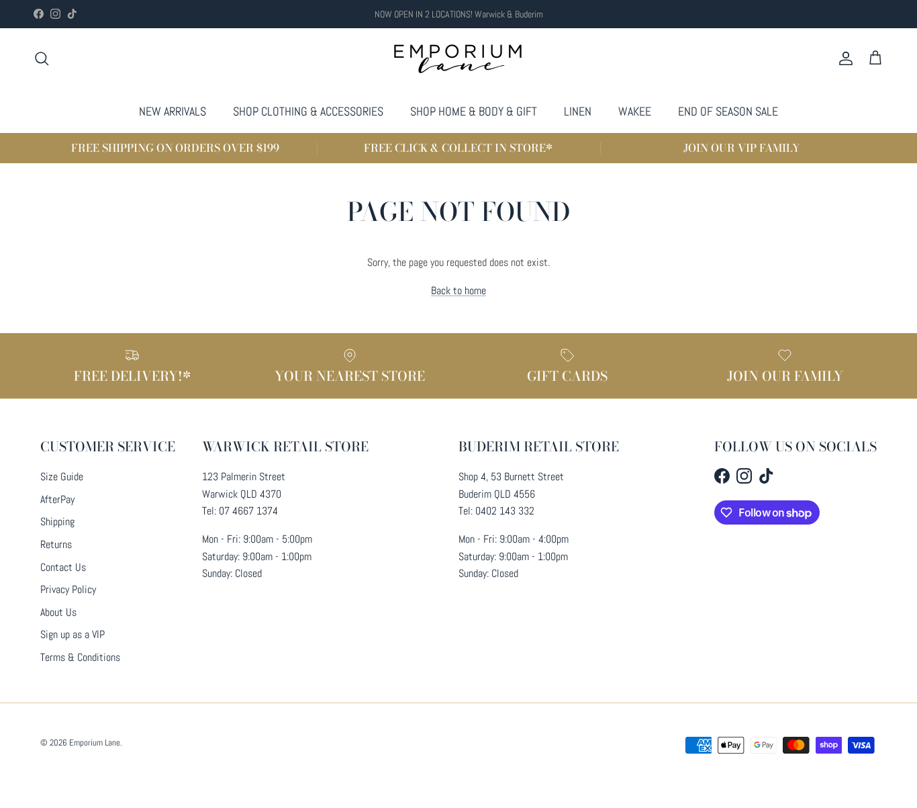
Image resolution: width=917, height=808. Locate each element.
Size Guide (61, 476)
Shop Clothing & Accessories (308, 111)
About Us (58, 612)
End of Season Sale (728, 111)
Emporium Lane (94, 742)
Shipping (57, 521)
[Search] (42, 58)
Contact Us (63, 567)
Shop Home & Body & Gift (473, 111)
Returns (56, 544)
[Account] (843, 58)
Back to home (458, 290)
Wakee (634, 111)
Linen (577, 111)
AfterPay (57, 499)
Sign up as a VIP (72, 634)
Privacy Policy (68, 589)
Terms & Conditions (80, 657)
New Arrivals (172, 111)
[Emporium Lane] (459, 59)
